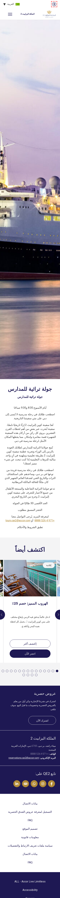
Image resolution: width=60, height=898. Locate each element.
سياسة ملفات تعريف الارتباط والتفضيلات (30, 845)
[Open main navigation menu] (10, 14)
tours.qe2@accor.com (18, 520)
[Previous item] (57, 615)
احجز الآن (30, 653)
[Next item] (2, 615)
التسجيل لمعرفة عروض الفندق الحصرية (30, 811)
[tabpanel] (30, 199)
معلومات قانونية (30, 837)
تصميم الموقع (30, 828)
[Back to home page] (49, 14)
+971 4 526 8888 (44, 520)
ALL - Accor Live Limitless (30, 881)
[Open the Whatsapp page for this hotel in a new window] (34, 783)
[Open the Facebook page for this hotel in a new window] (51, 783)
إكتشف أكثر (30, 643)
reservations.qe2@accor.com (23, 757)
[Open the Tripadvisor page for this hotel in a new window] (25, 783)
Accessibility (30, 890)
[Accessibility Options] (54, 4)
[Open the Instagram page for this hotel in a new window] (42, 783)
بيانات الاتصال (30, 803)
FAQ (30, 820)
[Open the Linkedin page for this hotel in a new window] (16, 783)
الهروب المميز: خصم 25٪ (30, 603)
